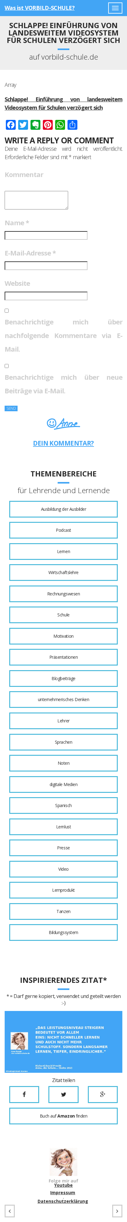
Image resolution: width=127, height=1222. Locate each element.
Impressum (62, 1192)
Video (63, 869)
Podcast (63, 530)
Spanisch (63, 805)
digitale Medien (64, 784)
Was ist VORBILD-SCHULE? (40, 7)
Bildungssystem (63, 932)
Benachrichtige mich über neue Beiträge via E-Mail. (63, 383)
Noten (64, 763)
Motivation (63, 636)
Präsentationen (63, 657)
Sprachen (63, 742)
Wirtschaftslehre (63, 572)
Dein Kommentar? (63, 443)
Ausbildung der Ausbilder (63, 509)
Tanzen (63, 911)
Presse (63, 848)
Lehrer (63, 721)
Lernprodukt (63, 890)
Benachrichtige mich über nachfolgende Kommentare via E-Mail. (63, 335)
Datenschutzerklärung (63, 1201)
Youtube (63, 1185)
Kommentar (24, 174)
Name (17, 222)
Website (17, 283)
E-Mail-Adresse (30, 252)
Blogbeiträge (63, 678)
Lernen (63, 551)
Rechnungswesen (63, 594)
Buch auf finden (63, 1116)
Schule (63, 615)
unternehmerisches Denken (63, 699)
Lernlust (63, 827)
